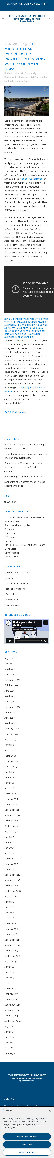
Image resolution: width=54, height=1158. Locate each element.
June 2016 (9, 907)
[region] (27, 1132)
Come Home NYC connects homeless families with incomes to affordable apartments (23, 467)
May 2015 (9, 978)
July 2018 (9, 772)
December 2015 (12, 940)
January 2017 (10, 869)
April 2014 (9, 1048)
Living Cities (10, 549)
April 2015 (9, 983)
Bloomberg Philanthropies (17, 525)
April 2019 (9, 750)
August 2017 (10, 831)
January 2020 (11, 734)
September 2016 (12, 891)
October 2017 (11, 821)
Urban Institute (11, 556)
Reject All (27, 1144)
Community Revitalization (16, 572)
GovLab (8, 541)
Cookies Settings (27, 1152)
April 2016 (9, 918)
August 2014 (10, 1026)
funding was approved (31, 179)
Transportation (11, 599)
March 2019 (10, 756)
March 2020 (10, 723)
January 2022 (11, 674)
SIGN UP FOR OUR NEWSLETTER (27, 3)
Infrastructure (10, 594)
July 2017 (9, 837)
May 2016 (9, 913)
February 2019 (11, 761)
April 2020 (9, 718)
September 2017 (12, 826)
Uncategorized (11, 605)
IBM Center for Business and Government (24, 545)
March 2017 (10, 858)
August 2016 (10, 896)
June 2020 (9, 712)
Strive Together (11, 553)
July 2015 (9, 967)
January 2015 (10, 999)
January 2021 (10, 701)
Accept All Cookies (27, 1136)
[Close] (49, 1110)
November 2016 (12, 880)
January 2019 (10, 766)
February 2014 (11, 1053)
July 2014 (9, 1032)
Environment (19, 412)
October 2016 (11, 885)
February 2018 (11, 799)
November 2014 (12, 1010)
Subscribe (11, 502)
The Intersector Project (20, 81)
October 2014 (11, 1015)
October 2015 (11, 950)
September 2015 (12, 956)
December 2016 (12, 875)
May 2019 (9, 745)
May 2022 (9, 664)
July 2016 (9, 902)
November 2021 (12, 680)
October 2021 (11, 685)
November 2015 (12, 945)
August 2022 (10, 658)
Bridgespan (10, 529)
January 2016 (10, 934)
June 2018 (9, 777)
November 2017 (12, 815)
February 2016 (11, 929)
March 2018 (10, 793)
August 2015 (10, 961)
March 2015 (10, 988)
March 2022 (10, 669)
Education (9, 578)
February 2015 (11, 994)
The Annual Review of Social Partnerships (24, 517)
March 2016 (10, 923)
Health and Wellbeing (15, 589)
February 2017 (11, 864)
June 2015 (9, 972)
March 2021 (10, 696)
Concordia (9, 533)
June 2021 (9, 691)
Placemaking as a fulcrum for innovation (23, 476)
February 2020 (11, 728)
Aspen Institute (11, 521)
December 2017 (12, 810)
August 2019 (10, 739)
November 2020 (12, 707)
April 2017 (9, 853)
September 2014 (12, 1021)
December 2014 (12, 1005)
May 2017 (9, 848)
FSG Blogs (9, 537)
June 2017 (9, 842)
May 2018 (9, 783)
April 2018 (9, 788)
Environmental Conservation (33, 77)
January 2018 (10, 804)
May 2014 (9, 1042)
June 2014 (9, 1037)
